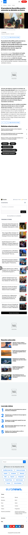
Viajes (2, 505)
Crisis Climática (17, 483)
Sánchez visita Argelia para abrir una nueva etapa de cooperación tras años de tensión (12, 134)
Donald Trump (8, 480)
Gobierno (5, 143)
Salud (16, 503)
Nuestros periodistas (5, 511)
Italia (5, 476)
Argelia (13, 5)
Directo (24, 1)
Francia (8, 483)
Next (2, 503)
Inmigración (21, 476)
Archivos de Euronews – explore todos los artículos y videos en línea (20, 512)
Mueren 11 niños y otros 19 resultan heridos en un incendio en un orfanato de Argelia (12, 138)
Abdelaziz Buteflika (7, 146)
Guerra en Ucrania (21, 470)
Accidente (13, 473)
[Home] (1, 5)
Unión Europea (19, 480)
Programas (17, 508)
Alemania (22, 473)
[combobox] (14, 461)
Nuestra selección (8, 340)
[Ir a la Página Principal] (5, 1)
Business (3, 500)
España (5, 473)
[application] (14, 21)
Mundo (9, 5)
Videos (2, 508)
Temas (2, 494)
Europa (2, 497)
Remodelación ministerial (9, 153)
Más (2, 521)
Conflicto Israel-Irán (8, 470)
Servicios (3, 518)
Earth (16, 500)
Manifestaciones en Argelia (9, 150)
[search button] (24, 461)
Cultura (16, 505)
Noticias (5, 5)
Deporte (12, 476)
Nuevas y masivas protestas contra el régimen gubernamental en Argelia (11, 129)
